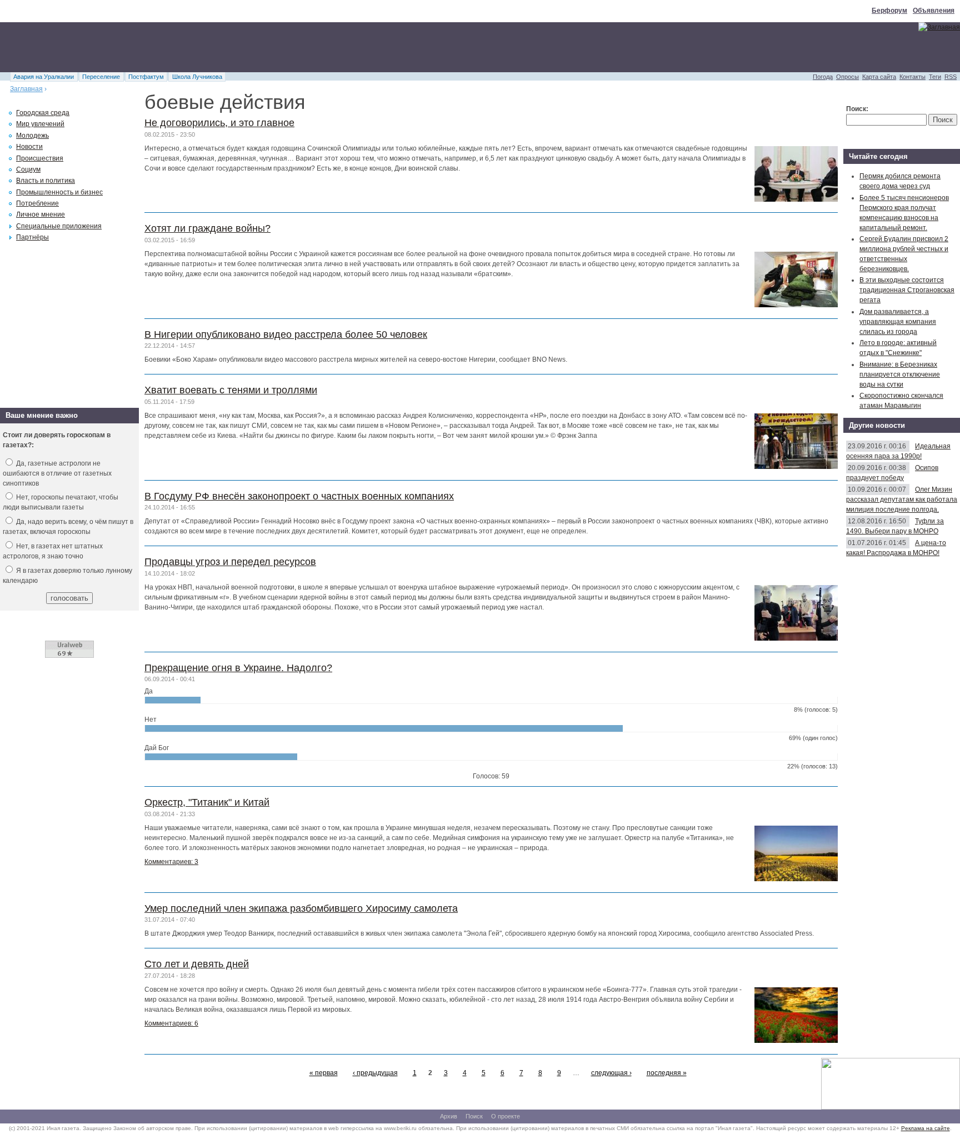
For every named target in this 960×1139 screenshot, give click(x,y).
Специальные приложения (59, 226)
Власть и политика (45, 180)
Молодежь (32, 135)
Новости (29, 147)
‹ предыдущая (375, 1073)
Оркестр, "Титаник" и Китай (206, 802)
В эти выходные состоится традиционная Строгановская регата (906, 290)
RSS (950, 76)
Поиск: (857, 109)
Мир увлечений (40, 124)
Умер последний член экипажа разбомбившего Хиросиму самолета (301, 908)
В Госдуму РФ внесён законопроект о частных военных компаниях (299, 496)
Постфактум (146, 76)
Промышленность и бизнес (59, 192)
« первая (323, 1073)
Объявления (933, 10)
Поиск (474, 1116)
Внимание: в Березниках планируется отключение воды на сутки (899, 374)
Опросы (847, 76)
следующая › (611, 1073)
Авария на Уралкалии (43, 76)
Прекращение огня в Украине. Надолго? (238, 667)
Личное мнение (40, 214)
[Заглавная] (939, 27)
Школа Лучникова (197, 76)
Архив (448, 1116)
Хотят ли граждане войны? (207, 228)
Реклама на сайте (925, 1128)
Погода (823, 76)
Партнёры (32, 237)
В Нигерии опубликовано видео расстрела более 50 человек (285, 334)
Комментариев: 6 (171, 1023)
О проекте (505, 1116)
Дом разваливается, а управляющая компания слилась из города (897, 322)
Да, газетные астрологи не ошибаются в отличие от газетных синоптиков (57, 473)
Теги (935, 76)
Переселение (101, 76)
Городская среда (42, 113)
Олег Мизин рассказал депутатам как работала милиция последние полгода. (901, 499)
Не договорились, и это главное (219, 122)
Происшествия (39, 158)
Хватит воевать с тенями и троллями (230, 390)
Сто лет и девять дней (196, 964)
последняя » (667, 1073)
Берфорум (889, 10)
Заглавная (26, 89)
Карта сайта (879, 76)
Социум (28, 169)
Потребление (37, 203)
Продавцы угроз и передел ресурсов (230, 561)
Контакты (912, 76)
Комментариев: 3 (171, 862)
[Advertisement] (202, 47)
